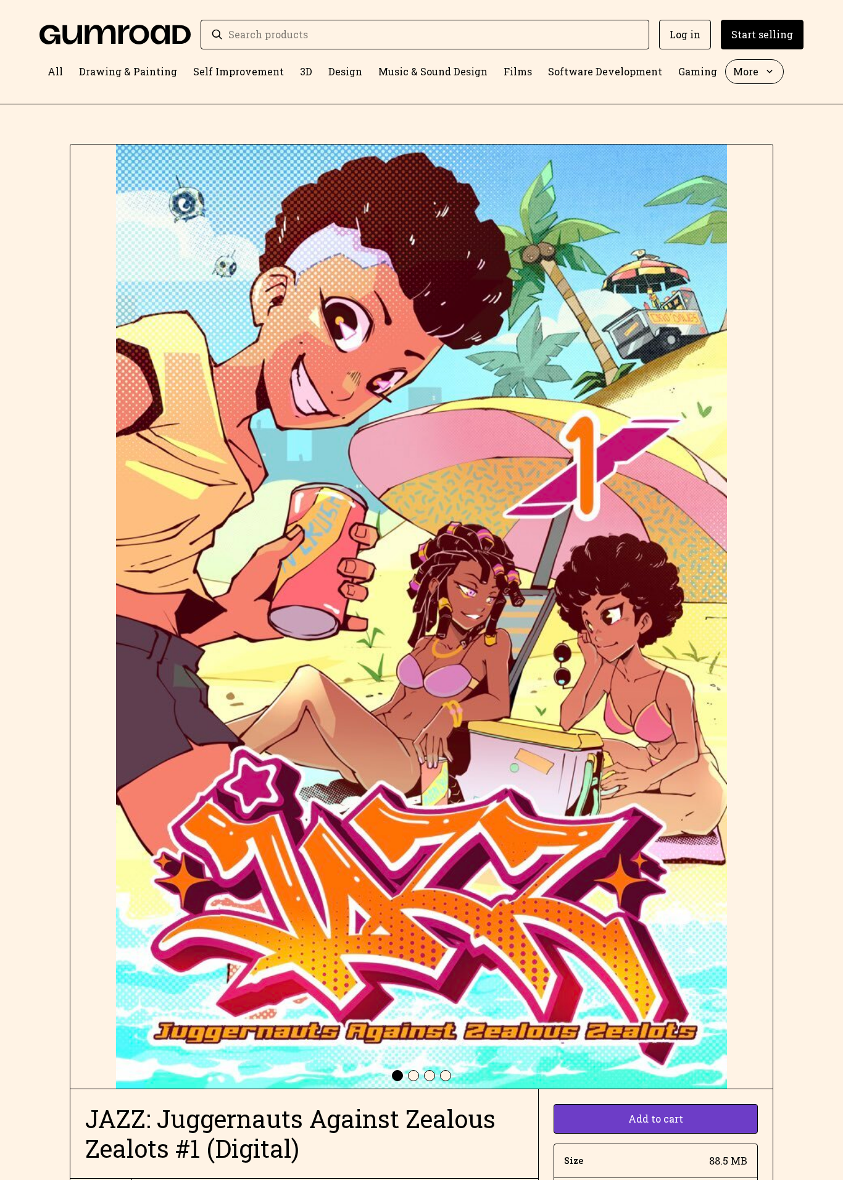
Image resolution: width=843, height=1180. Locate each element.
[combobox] (433, 34)
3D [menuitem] (306, 71)
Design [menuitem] (345, 71)
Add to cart (655, 1118)
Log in (685, 34)
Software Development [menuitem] (605, 71)
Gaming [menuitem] (697, 71)
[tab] (397, 1075)
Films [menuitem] (518, 71)
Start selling (762, 34)
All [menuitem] (55, 71)
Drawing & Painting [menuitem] (128, 71)
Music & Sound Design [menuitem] (433, 71)
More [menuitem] (745, 71)
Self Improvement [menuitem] (238, 71)
